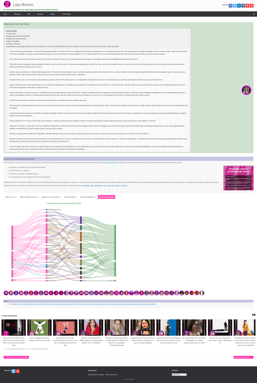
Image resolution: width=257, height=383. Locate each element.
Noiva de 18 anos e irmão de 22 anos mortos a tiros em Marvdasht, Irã (220, 340)
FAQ (29, 14)
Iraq (105, 185)
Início (5, 14)
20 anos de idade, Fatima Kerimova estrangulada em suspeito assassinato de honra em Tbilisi (194, 340)
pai (31, 349)
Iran (113, 185)
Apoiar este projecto (111, 374)
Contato (52, 14)
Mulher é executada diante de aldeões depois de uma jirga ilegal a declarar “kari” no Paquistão (91, 340)
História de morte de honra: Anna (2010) (16, 357)
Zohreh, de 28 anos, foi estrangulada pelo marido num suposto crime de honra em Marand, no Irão (168, 340)
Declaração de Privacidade (96, 374)
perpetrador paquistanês (38, 349)
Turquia (124, 185)
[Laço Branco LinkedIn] (239, 6)
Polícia (46, 349)
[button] (254, 14)
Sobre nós (17, 14)
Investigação (21, 349)
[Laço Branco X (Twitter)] (235, 6)
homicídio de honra (111, 162)
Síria (109, 185)
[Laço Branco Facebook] (230, 6)
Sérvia (117, 185)
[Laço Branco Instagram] (243, 6)
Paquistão (85, 185)
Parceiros (40, 14)
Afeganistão (99, 185)
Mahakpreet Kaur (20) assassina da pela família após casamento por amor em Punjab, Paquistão (142, 340)
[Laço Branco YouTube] (251, 6)
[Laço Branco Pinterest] (247, 6)
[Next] (254, 315)
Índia (92, 185)
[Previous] (253, 315)
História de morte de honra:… (243, 357)
